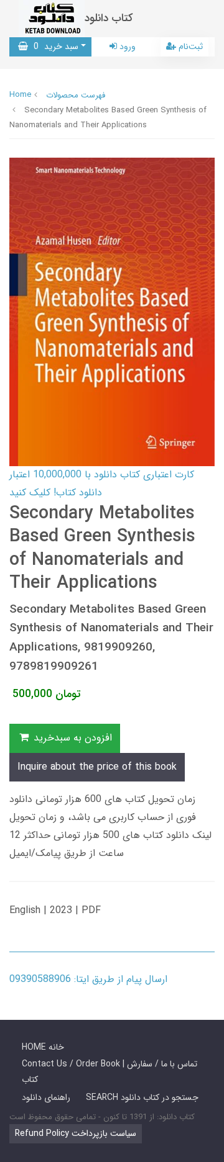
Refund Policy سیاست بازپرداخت (75, 1133)
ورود (126, 46)
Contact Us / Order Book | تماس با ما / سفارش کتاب (109, 1071)
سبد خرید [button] (53, 46)
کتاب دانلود (109, 18)
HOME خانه (43, 1047)
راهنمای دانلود (46, 1097)
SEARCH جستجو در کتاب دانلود (142, 1097)
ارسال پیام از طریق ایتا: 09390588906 (88, 979)
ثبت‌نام (189, 46)
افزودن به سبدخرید (71, 737)
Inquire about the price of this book (97, 767)
